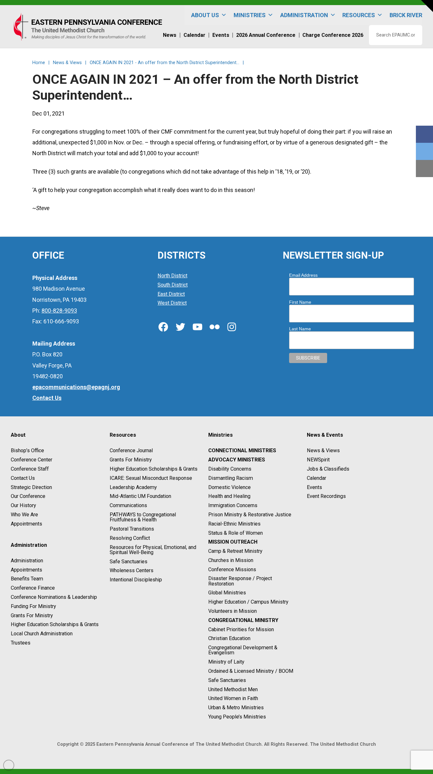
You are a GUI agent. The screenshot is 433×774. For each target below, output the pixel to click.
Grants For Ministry (32, 615)
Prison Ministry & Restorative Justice (249, 515)
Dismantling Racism (230, 478)
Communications (128, 505)
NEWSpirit (318, 460)
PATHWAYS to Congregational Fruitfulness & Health (143, 517)
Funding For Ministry (33, 606)
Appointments (26, 524)
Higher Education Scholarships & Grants (55, 625)
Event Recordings (326, 496)
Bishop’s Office (27, 451)
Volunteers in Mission (232, 611)
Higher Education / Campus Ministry (248, 602)
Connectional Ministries (242, 451)
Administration (27, 561)
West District (172, 303)
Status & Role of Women (235, 533)
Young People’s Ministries (237, 717)
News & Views (323, 451)
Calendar (316, 478)
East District (171, 294)
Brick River (406, 15)
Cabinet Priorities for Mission (241, 629)
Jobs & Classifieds (328, 469)
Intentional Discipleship (136, 580)
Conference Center (31, 460)
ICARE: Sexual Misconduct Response (151, 478)
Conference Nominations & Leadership (54, 597)
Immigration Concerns (232, 505)
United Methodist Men (233, 689)
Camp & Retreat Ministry (235, 551)
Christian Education (229, 639)
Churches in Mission (230, 560)
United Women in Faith (233, 699)
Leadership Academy (133, 487)
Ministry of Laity (226, 662)
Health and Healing (229, 496)
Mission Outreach (232, 542)
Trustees (20, 643)
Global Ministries (227, 593)
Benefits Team (27, 579)
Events (314, 487)
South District (173, 285)
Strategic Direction (31, 487)
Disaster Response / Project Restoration (240, 581)
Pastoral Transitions (132, 529)
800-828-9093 (59, 310)
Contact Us (23, 478)
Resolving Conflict (130, 538)
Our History (23, 505)
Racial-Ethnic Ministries (234, 524)
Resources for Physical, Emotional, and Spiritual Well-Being (153, 549)
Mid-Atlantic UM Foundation (140, 496)
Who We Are (24, 515)
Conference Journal (131, 451)
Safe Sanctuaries (128, 562)
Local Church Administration (42, 634)
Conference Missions (232, 569)
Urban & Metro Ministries (236, 708)
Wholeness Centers (131, 571)
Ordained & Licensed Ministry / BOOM (250, 671)
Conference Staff (30, 469)
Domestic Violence (229, 487)
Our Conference (28, 496)
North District (172, 276)
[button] (427, 6)
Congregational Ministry (243, 620)
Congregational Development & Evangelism (242, 650)
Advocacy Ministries (236, 460)
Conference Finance (33, 588)
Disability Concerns (229, 469)
